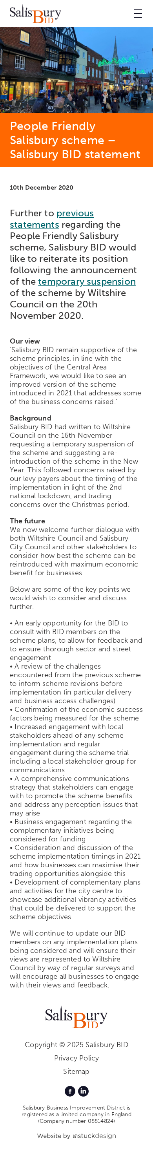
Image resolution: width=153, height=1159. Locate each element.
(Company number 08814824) (76, 1121)
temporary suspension (87, 281)
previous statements (52, 218)
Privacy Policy (76, 1058)
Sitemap (76, 1071)
